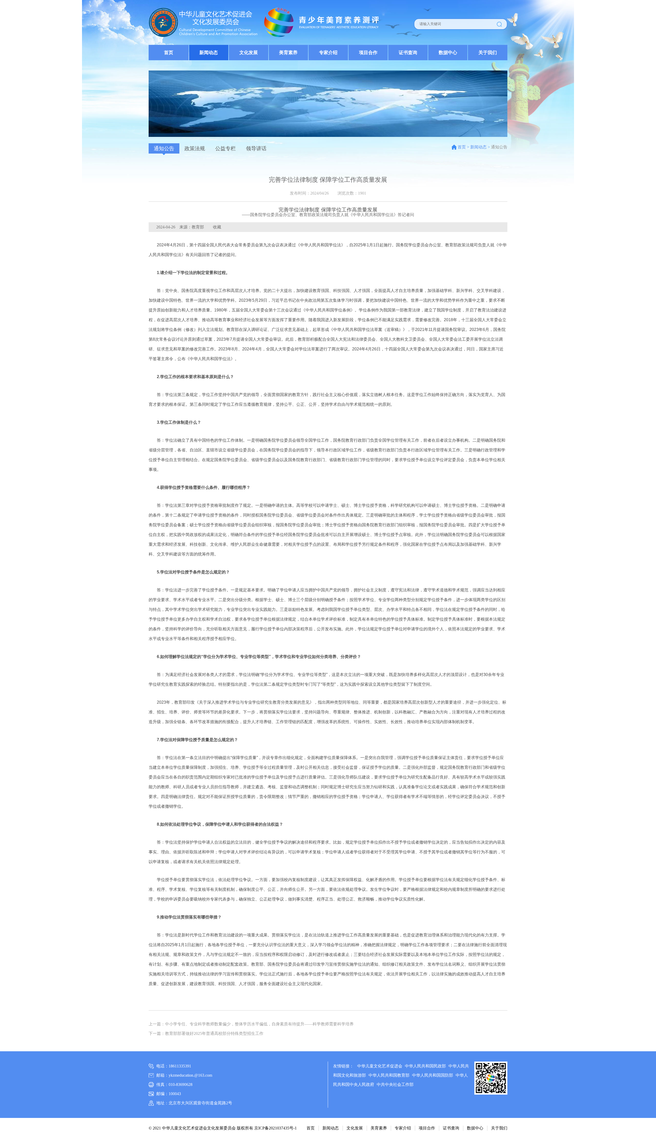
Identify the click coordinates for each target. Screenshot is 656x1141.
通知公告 (164, 148)
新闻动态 (208, 52)
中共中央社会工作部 (395, 1084)
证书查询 (408, 52)
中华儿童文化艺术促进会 (379, 1066)
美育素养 (288, 52)
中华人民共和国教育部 (388, 1075)
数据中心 (448, 52)
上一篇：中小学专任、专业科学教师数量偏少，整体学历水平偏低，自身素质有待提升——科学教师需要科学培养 (251, 1024)
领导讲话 (256, 148)
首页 (168, 52)
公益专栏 (225, 148)
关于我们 (487, 52)
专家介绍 (328, 52)
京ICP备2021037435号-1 (275, 1128)
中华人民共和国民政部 (425, 1066)
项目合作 (368, 52)
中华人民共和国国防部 (432, 1075)
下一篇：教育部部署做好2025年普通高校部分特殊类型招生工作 (206, 1033)
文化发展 (248, 52)
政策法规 (194, 148)
